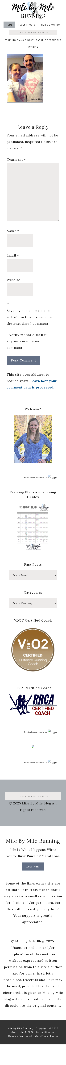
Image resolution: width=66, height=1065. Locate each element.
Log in (54, 1036)
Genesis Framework (20, 1036)
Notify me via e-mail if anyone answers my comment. (27, 341)
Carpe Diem (43, 1032)
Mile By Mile (33, 10)
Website (13, 280)
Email (13, 255)
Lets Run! (33, 866)
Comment (16, 159)
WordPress (41, 1036)
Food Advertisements (34, 477)
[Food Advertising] (33, 747)
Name (13, 231)
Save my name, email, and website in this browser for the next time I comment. (29, 317)
